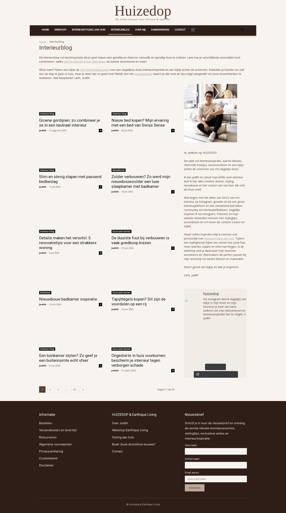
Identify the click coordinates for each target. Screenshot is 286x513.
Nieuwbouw (119, 170)
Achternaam (192, 458)
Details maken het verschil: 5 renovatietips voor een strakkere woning (68, 243)
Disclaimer (46, 465)
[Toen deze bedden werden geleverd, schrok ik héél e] (215, 330)
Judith (42, 130)
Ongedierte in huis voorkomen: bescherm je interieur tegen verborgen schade (138, 360)
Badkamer (45, 292)
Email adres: (192, 472)
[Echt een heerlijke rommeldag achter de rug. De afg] (194, 342)
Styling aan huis (123, 437)
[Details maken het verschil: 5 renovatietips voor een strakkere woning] (70, 217)
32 (74, 389)
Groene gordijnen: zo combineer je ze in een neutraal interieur (69, 123)
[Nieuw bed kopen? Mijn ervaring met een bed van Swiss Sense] (143, 99)
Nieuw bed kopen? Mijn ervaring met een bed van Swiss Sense (140, 123)
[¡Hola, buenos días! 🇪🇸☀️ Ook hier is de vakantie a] (215, 354)
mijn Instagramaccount (94, 69)
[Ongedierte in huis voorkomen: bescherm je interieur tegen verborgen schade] (143, 335)
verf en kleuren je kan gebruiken (84, 61)
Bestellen (45, 423)
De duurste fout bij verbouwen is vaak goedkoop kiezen (140, 240)
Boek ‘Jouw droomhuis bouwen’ (133, 444)
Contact (180, 30)
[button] (242, 30)
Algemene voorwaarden (55, 444)
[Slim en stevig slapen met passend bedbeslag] (70, 156)
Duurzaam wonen (121, 231)
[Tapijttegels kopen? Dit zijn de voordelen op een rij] (143, 278)
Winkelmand (193, 30)
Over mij (140, 30)
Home (45, 30)
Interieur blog (47, 113)
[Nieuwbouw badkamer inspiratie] (70, 278)
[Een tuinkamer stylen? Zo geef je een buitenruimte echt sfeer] (70, 335)
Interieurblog (120, 30)
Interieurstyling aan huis (89, 30)
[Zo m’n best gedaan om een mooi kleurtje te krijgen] (194, 330)
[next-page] (83, 389)
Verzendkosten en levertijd (57, 430)
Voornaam (191, 445)
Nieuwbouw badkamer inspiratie (68, 299)
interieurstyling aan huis (219, 238)
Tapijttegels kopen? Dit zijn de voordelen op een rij (138, 301)
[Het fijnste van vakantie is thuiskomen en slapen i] (194, 354)
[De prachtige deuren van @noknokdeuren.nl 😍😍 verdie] (236, 354)
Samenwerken (160, 30)
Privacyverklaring (51, 451)
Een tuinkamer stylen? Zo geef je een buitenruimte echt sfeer (68, 358)
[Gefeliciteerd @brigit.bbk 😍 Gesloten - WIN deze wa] (215, 342)
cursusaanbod (143, 73)
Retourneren (48, 437)
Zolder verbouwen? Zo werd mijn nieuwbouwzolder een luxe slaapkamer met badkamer (140, 181)
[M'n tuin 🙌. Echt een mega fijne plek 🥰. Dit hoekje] (236, 342)
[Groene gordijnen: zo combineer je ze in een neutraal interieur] (70, 99)
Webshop (60, 30)
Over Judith (120, 423)
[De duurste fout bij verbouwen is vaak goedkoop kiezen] (143, 217)
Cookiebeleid (48, 458)
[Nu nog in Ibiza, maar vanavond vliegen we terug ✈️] (236, 330)
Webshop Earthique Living (130, 430)
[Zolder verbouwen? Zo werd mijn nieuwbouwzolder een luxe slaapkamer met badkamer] (143, 156)
